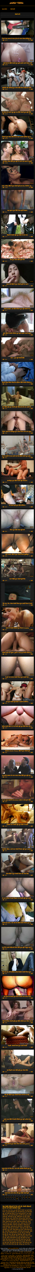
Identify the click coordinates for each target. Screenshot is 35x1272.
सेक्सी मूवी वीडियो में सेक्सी (22, 1263)
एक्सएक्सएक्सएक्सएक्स (4, 1266)
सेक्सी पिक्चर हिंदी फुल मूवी (19, 1218)
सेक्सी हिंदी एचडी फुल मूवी (23, 1231)
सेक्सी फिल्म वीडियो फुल (22, 1221)
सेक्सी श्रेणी (12, 9)
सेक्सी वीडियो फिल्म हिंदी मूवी (14, 1262)
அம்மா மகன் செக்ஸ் (13, 1252)
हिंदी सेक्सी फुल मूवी (20, 1241)
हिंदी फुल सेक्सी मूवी (26, 1233)
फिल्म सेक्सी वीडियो (28, 1252)
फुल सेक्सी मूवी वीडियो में (10, 1213)
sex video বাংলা (21, 1266)
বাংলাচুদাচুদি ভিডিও (30, 1258)
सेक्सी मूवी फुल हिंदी (24, 1228)
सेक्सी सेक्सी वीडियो (26, 1255)
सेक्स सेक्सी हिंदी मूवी (14, 1266)
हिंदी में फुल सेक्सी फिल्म (10, 1236)
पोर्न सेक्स (4, 1260)
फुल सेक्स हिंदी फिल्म (20, 1211)
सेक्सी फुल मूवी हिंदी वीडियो (17, 2)
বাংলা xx (8, 1260)
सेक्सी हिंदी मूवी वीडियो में (24, 1260)
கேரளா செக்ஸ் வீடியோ (26, 1253)
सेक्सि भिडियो (13, 1263)
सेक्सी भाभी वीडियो (4, 1259)
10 (26, 1197)
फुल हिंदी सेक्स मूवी (22, 1215)
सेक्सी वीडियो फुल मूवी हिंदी (11, 1231)
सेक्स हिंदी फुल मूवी (12, 1216)
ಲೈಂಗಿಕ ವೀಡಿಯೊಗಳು (16, 1253)
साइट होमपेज (4, 9)
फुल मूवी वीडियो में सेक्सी (19, 1210)
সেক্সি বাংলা (8, 1263)
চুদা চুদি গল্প (6, 1252)
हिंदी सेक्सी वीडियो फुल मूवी (12, 1244)
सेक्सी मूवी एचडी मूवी (30, 1259)
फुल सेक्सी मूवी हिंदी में (21, 1213)
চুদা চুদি (31, 1260)
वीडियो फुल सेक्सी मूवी (25, 1262)
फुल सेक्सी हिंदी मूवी (13, 1215)
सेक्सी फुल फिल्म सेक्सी (26, 1223)
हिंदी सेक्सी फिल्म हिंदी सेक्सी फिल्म (23, 1256)
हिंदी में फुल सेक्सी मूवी (21, 1236)
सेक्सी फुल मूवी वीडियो (7, 1224)
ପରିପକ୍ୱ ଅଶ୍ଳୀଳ (5, 1262)
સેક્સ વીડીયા (11, 1259)
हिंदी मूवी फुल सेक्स (7, 1234)
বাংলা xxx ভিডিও (13, 1267)
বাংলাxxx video (11, 1255)
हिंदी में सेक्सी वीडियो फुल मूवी (13, 1237)
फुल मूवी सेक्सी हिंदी (10, 1211)
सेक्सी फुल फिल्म (16, 1223)
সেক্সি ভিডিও (24, 1258)
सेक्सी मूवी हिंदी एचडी (12, 1256)
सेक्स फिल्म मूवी (28, 1266)
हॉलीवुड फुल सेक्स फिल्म (24, 1244)
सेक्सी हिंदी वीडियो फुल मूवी (15, 1233)
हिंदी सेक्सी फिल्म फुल (11, 1241)
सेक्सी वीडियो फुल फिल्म (18, 1229)
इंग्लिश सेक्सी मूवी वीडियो (21, 1267)
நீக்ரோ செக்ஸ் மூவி (12, 1264)
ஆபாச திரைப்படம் (21, 1264)
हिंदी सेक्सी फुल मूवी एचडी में (16, 1242)
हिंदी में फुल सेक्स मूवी (8, 1258)
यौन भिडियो (21, 1252)
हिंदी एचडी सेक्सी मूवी (22, 1259)
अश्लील (15, 1259)
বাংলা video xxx (8, 1253)
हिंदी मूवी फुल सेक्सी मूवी (17, 1234)
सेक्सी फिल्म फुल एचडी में (16, 1220)
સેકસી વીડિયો (28, 1264)
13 (17, 1199)
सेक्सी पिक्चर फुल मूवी (21, 1216)
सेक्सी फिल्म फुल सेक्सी (11, 1221)
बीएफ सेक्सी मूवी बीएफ (17, 1258)
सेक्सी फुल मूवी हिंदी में (18, 1224)
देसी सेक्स (28, 1267)
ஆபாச (2, 1252)
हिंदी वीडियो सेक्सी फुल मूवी (12, 1239)
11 (29, 1197)
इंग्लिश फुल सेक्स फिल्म (8, 1210)
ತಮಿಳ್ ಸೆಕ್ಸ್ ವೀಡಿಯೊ (14, 1260)
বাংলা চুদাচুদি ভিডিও (19, 1255)
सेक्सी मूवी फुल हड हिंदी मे (13, 1228)
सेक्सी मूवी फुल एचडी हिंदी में (16, 1226)
